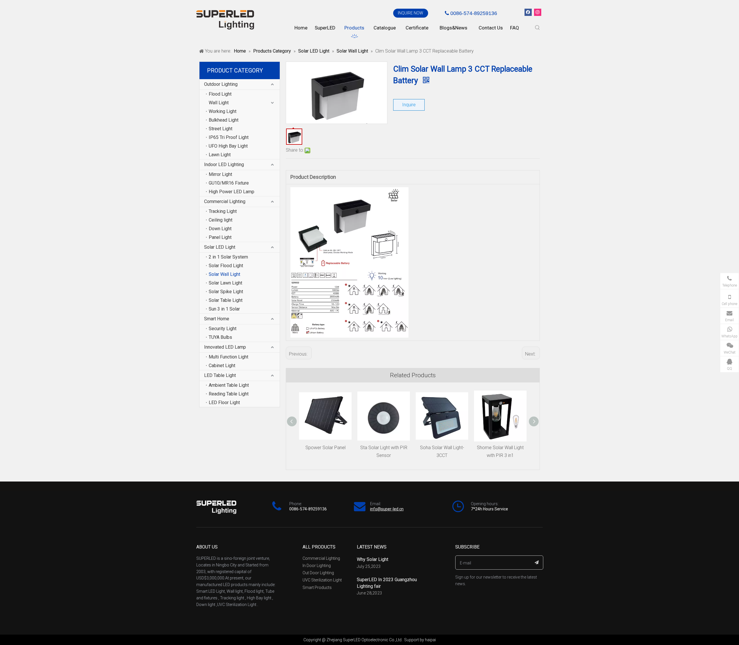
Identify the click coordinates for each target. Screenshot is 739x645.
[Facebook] (528, 12)
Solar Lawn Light (225, 283)
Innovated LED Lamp (225, 347)
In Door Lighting (317, 565)
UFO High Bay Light (228, 146)
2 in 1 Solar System (228, 257)
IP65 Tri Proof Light (229, 137)
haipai (430, 639)
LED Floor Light (224, 402)
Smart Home (216, 318)
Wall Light (219, 102)
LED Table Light (220, 375)
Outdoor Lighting (221, 84)
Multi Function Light (228, 357)
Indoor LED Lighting (224, 164)
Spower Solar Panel (325, 447)
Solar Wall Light (224, 274)
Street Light (220, 128)
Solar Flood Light (226, 265)
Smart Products (317, 587)
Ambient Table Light (229, 385)
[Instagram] (537, 12)
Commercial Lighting (224, 201)
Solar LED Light (219, 247)
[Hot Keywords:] (537, 28)
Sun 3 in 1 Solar (224, 309)
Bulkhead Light (223, 120)
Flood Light (220, 94)
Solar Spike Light (226, 291)
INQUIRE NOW (410, 13)
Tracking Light (223, 211)
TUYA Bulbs (220, 337)
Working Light (222, 111)
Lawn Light (220, 154)
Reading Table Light (229, 394)
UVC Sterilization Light (322, 580)
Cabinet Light (222, 365)
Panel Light (220, 237)
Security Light (222, 328)
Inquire (409, 104)
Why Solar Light (372, 559)
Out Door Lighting (318, 572)
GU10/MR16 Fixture (229, 183)
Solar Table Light (225, 300)
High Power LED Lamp (231, 191)
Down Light (220, 228)
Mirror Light (220, 174)
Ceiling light (220, 220)
